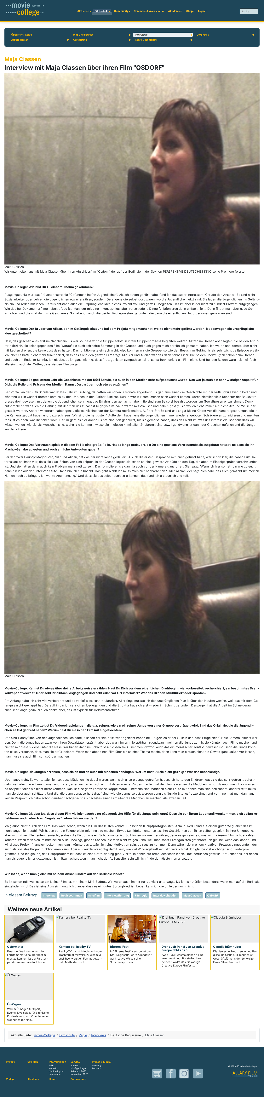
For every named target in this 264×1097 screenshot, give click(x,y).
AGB (51, 1065)
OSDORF (212, 895)
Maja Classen (192, 895)
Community (121, 11)
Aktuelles (83, 11)
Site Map (32, 1062)
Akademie (174, 11)
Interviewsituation (165, 895)
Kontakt (53, 1068)
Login (201, 11)
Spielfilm (94, 895)
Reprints (96, 1068)
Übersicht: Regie (21, 34)
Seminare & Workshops (148, 11)
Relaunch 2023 (78, 1071)
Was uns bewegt (83, 34)
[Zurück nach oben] (259, 1092)
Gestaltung (80, 39)
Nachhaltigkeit (56, 1071)
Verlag (10, 1079)
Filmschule (101, 11)
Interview (49, 895)
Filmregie (141, 895)
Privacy (10, 1062)
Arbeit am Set (19, 39)
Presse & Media (101, 1062)
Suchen (74, 1065)
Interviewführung (117, 895)
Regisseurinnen (71, 895)
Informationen (57, 1062)
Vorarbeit (203, 34)
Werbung (96, 1065)
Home (52, 1079)
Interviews (141, 34)
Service (75, 1062)
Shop (189, 11)
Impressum (54, 1074)
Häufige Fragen (79, 1068)
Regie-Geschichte (146, 39)
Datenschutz (78, 1079)
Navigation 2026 (79, 1074)
